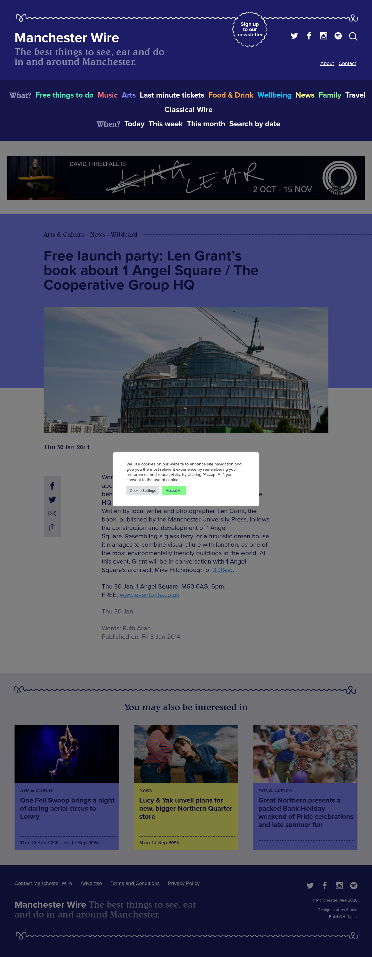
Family (330, 95)
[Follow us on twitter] (294, 36)
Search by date (254, 124)
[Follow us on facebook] (309, 36)
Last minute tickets (172, 95)
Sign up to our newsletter (250, 29)
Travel (355, 95)
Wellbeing (274, 95)
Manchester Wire (67, 38)
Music (108, 95)
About (327, 63)
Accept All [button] (174, 490)
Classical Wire (188, 109)
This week (166, 124)
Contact (347, 63)
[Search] (353, 37)
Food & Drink (230, 95)
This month (206, 124)
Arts (129, 95)
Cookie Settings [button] (143, 490)
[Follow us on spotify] (338, 36)
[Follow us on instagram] (323, 36)
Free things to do (64, 95)
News (305, 95)
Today (134, 124)
